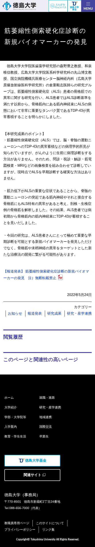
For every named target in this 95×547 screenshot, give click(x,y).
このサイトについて (50, 523)
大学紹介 (10, 407)
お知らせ (15, 313)
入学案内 (10, 426)
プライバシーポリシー (19, 529)
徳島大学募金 (74, 8)
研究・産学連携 (79, 313)
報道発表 (35, 313)
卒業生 (44, 436)
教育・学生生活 (15, 436)
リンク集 (48, 529)
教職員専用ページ (16, 523)
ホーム (9, 397)
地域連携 (45, 417)
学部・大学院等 (15, 417)
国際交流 (45, 426)
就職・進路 (47, 397)
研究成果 (54, 313)
